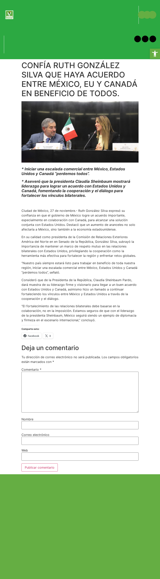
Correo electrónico (35, 434)
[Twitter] (147, 15)
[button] (19, 10)
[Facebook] (142, 15)
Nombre (27, 419)
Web (24, 450)
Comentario (31, 369)
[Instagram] (152, 15)
